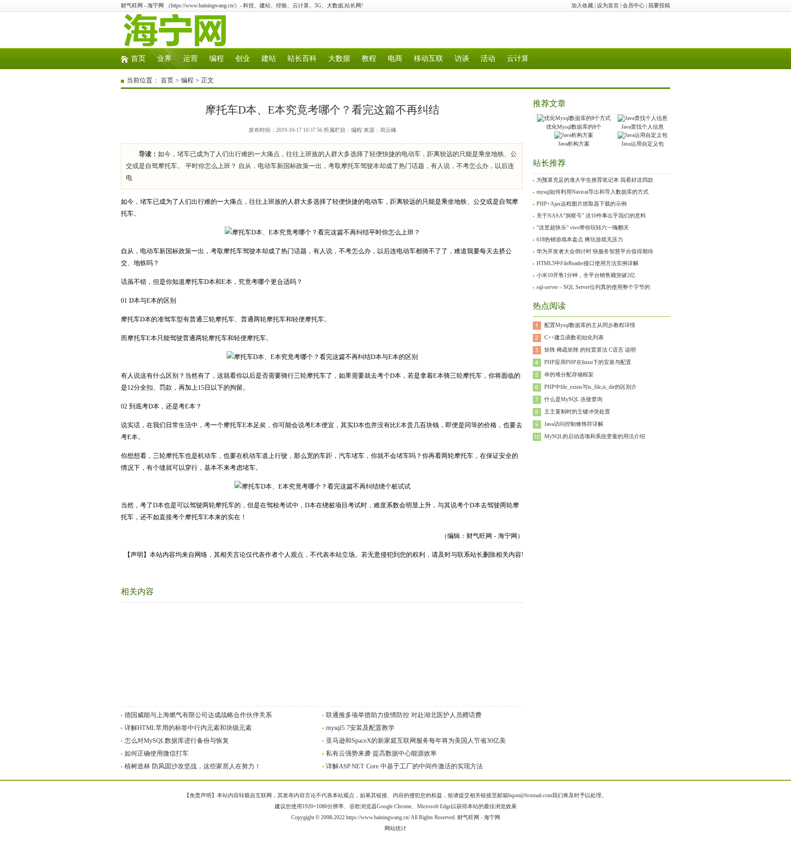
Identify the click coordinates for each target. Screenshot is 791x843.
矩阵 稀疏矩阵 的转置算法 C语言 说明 (590, 350)
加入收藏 (582, 5)
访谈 (462, 58)
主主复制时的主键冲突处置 (577, 411)
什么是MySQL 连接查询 (573, 399)
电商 (395, 58)
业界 (164, 58)
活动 (488, 58)
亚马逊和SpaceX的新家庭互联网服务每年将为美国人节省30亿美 (416, 740)
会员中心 (634, 5)
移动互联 (428, 58)
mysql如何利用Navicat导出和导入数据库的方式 (592, 192)
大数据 (339, 58)
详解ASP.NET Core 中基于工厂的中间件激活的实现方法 (404, 766)
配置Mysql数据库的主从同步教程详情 (589, 325)
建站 (268, 58)
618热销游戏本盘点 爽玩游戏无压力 (579, 239)
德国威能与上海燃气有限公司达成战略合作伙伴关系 (198, 715)
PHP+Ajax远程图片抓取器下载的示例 (581, 204)
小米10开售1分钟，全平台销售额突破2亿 (585, 275)
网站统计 (395, 828)
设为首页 (608, 5)
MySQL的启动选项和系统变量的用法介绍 (594, 436)
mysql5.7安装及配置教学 (360, 727)
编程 (216, 58)
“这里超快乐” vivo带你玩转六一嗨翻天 (582, 227)
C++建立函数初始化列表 (574, 337)
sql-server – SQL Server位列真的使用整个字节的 (593, 287)
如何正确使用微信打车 (157, 753)
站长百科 (302, 58)
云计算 (518, 58)
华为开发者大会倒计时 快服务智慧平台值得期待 (594, 251)
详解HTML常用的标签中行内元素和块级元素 (188, 727)
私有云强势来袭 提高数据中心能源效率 (381, 753)
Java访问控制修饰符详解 (573, 424)
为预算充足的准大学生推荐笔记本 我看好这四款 (594, 180)
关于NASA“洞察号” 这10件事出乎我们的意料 (591, 215)
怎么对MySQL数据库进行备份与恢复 (177, 740)
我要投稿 (659, 5)
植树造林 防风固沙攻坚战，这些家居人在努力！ (193, 766)
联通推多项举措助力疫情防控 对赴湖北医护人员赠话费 (404, 715)
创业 (242, 58)
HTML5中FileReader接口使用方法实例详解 (587, 263)
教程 (369, 58)
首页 (138, 58)
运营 (190, 58)
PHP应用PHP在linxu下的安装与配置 (587, 362)
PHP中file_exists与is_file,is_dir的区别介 (590, 387)
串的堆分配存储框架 (569, 374)
